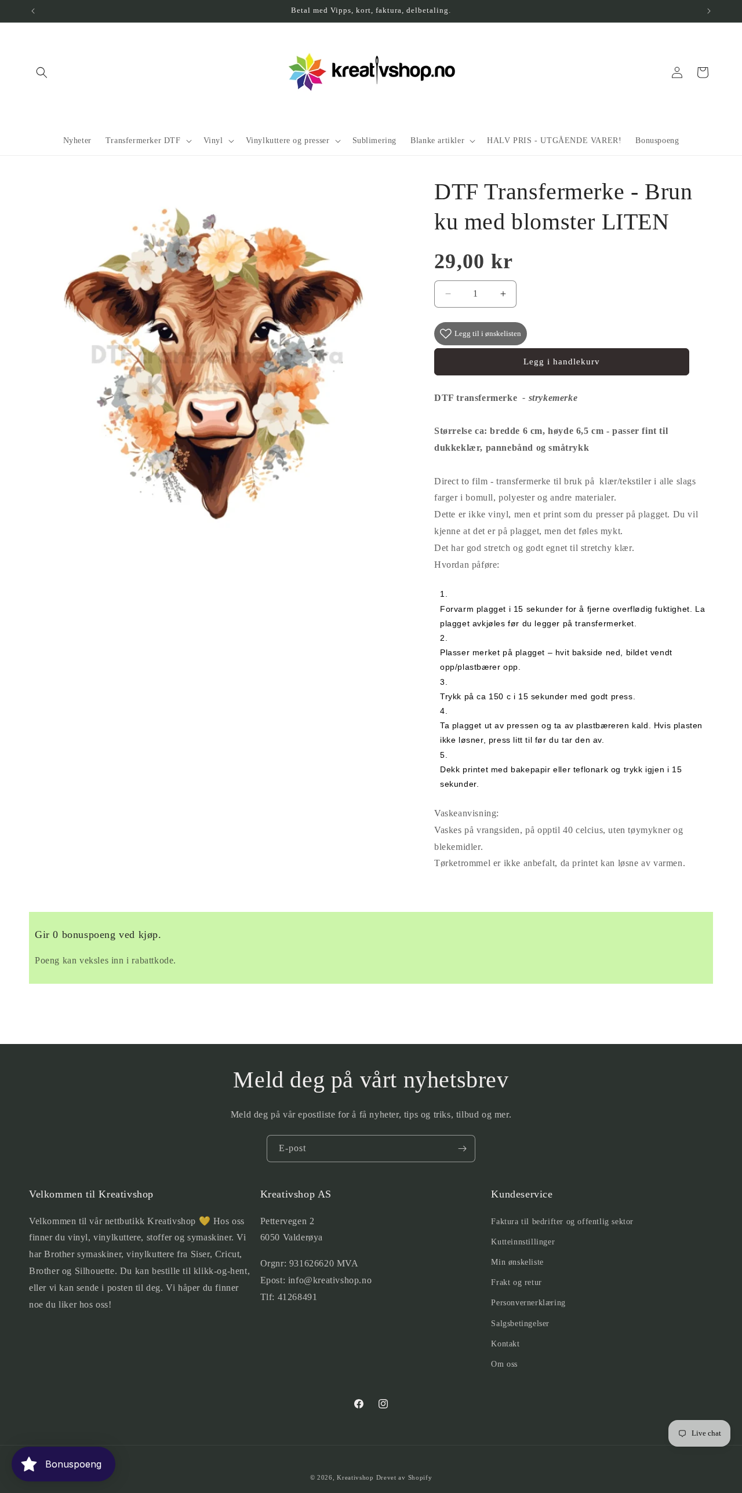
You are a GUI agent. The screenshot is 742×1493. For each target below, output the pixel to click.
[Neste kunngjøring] (709, 11)
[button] (41, 72)
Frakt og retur (516, 1282)
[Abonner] (462, 1148)
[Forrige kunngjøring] (33, 11)
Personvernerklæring (528, 1302)
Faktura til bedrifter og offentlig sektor (562, 1221)
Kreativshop (355, 1477)
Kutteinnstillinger (523, 1242)
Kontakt (505, 1343)
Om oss (504, 1364)
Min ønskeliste (517, 1262)
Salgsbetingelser (520, 1323)
